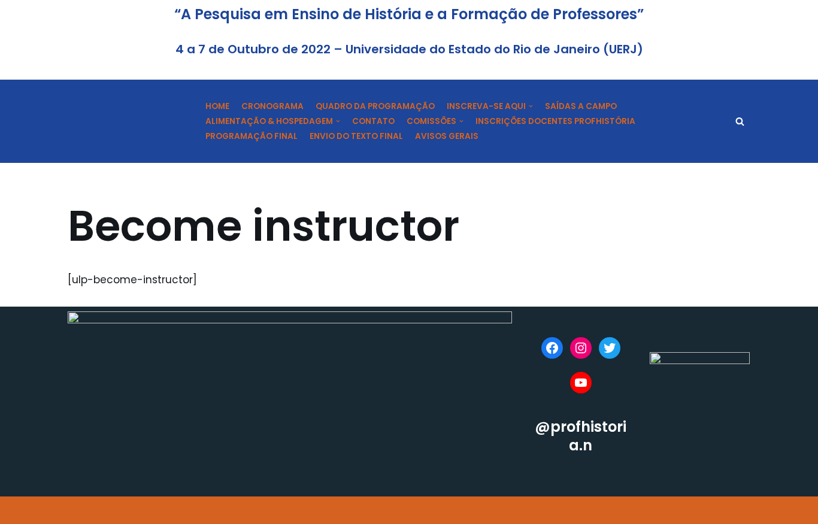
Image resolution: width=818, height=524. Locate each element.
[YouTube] (581, 382)
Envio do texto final (356, 136)
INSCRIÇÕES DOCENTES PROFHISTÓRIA (555, 121)
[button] (739, 121)
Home (217, 106)
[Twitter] (609, 348)
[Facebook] (552, 348)
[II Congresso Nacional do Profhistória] (127, 121)
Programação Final (251, 136)
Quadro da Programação (375, 106)
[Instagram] (581, 348)
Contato (373, 121)
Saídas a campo (581, 106)
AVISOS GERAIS (446, 136)
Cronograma (272, 106)
